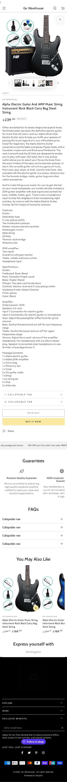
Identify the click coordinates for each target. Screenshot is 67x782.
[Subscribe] (63, 728)
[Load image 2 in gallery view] (25, 83)
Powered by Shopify (33, 775)
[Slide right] (58, 83)
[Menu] (4, 8)
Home (5, 93)
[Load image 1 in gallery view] (17, 83)
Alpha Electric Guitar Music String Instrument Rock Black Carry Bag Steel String (20, 623)
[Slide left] (9, 83)
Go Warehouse (9, 100)
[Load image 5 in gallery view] (49, 83)
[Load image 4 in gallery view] (41, 83)
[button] (55, 8)
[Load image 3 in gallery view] (33, 83)
